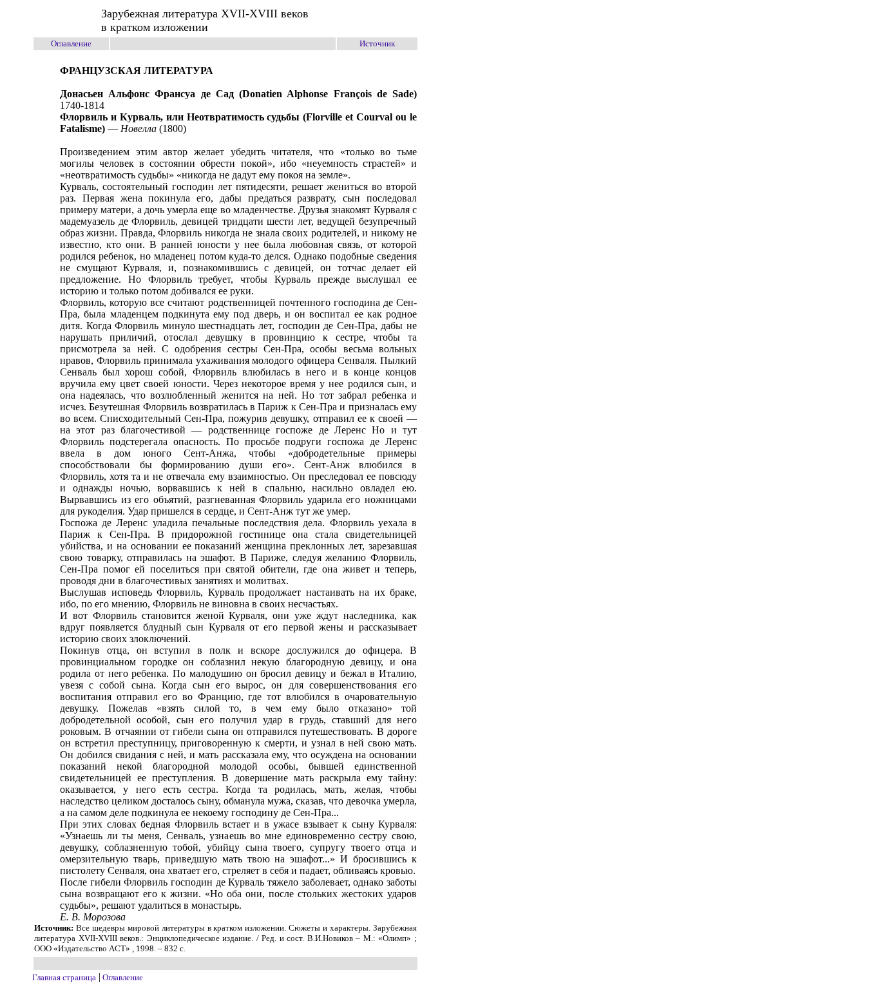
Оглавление (71, 43)
